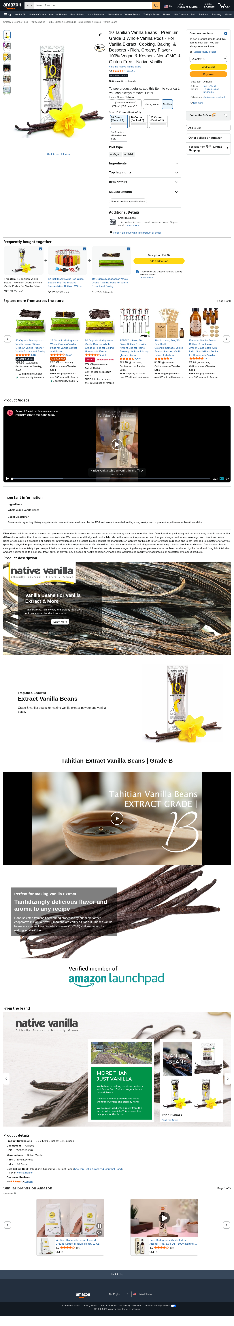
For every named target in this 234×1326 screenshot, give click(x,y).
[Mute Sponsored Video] (99, 1233)
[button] (7, 14)
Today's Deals (152, 14)
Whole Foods (132, 14)
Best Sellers (77, 14)
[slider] (110, 478)
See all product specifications (128, 201)
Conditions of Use (71, 1305)
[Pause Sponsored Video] (99, 1226)
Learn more (132, 225)
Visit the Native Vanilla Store (125, 66)
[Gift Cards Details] (187, 14)
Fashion (203, 14)
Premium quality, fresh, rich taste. (35, 414)
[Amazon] (12, 5)
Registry (216, 14)
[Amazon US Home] (83, 1296)
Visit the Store (170, 1119)
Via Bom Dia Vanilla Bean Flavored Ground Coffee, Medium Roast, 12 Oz (77, 1242)
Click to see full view (58, 154)
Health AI (19, 14)
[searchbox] (93, 5)
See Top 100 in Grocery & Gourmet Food (98, 1168)
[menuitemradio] (222, 479)
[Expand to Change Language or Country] (127, 1294)
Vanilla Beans (110, 22)
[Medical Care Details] (45, 14)
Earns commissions (48, 411)
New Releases (96, 14)
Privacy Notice (90, 1305)
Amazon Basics (58, 14)
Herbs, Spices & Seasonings (62, 22)
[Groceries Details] (121, 14)
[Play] (6, 479)
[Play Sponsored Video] (164, 1218)
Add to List (194, 127)
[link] (67, 260)
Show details (146, 277)
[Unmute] (227, 479)
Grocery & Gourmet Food (15, 22)
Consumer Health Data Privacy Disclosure (120, 1305)
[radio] (6, 35)
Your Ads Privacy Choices (157, 1305)
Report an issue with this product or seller (137, 232)
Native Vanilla (210, 86)
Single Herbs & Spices (89, 22)
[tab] (115, 649)
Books (166, 14)
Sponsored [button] (8, 1193)
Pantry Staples (38, 22)
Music (228, 14)
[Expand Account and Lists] (199, 7)
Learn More (60, 621)
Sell (193, 14)
